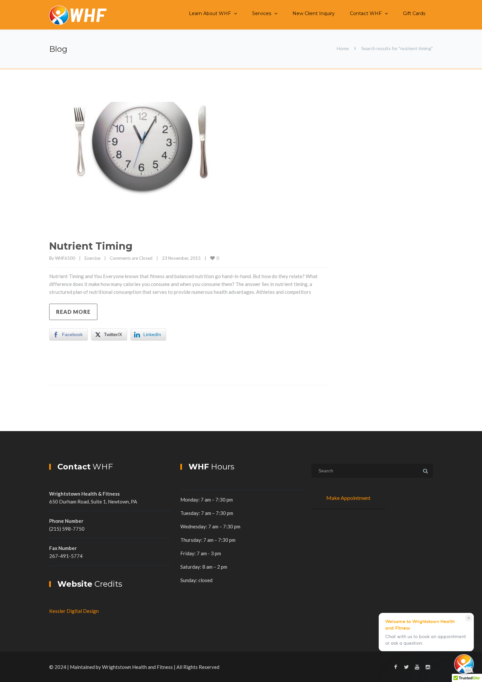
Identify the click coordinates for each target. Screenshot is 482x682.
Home (343, 48)
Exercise (92, 258)
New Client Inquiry (313, 13)
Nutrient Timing (90, 246)
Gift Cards (414, 13)
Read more (73, 312)
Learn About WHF (210, 13)
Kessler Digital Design (74, 611)
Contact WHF (366, 13)
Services (261, 13)
